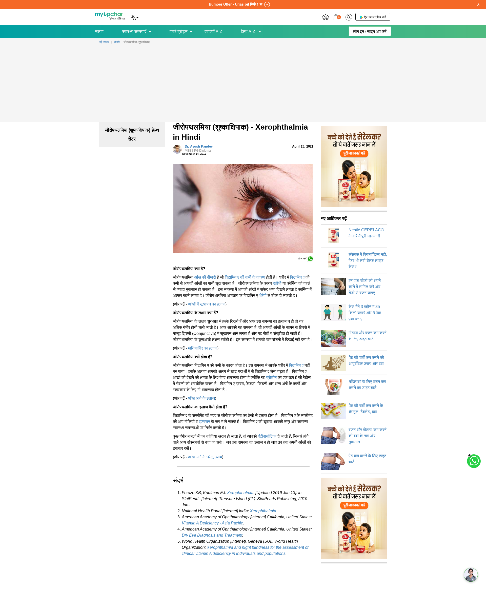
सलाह (99, 31)
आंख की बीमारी (205, 277)
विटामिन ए (297, 277)
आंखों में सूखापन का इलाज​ (206, 304)
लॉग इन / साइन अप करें (370, 31)
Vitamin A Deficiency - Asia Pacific (212, 523)
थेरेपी (263, 295)
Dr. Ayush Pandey (199, 148)
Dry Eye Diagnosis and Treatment (212, 535)
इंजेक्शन (204, 421)
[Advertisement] (243, 84)
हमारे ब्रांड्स (179, 31)
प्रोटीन (271, 377)
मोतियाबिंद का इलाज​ (202, 348)
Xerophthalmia (240, 493)
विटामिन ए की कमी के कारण (245, 277)
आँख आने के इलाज (201, 398)
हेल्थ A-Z (248, 31)
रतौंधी (277, 283)
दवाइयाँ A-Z (213, 31)
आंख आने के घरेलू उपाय (205, 457)
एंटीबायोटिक (267, 436)
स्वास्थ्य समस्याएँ (134, 31)
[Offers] (325, 16)
